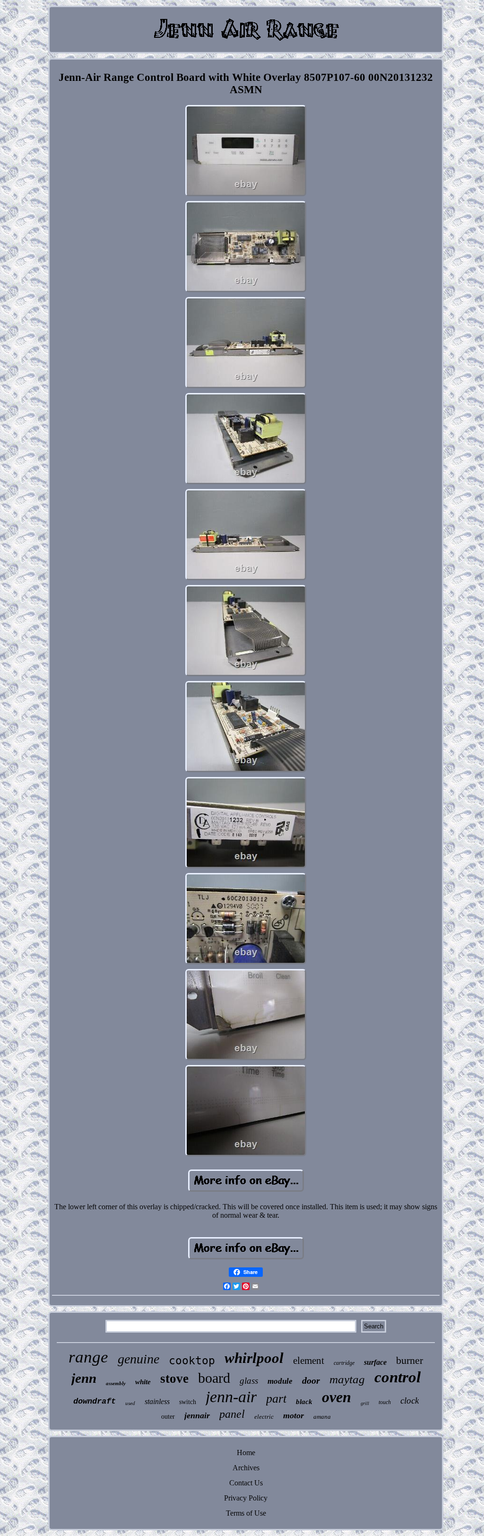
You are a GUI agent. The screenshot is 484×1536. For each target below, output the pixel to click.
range (88, 1357)
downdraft (94, 1401)
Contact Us (246, 1483)
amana (322, 1416)
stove (174, 1378)
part (276, 1398)
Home (246, 1453)
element (308, 1360)
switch (187, 1401)
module (280, 1381)
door (311, 1380)
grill (365, 1403)
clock (409, 1400)
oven (336, 1396)
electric (264, 1416)
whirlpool (254, 1358)
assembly (116, 1383)
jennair (197, 1415)
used (130, 1403)
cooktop (192, 1360)
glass (249, 1381)
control (397, 1377)
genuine (138, 1359)
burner (409, 1360)
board (214, 1378)
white (143, 1382)
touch (385, 1402)
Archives (246, 1468)
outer (168, 1416)
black (304, 1401)
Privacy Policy (246, 1498)
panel (232, 1414)
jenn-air (231, 1396)
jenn (83, 1378)
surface (375, 1362)
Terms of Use (246, 1513)
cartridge (344, 1363)
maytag (347, 1379)
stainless (157, 1401)
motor (293, 1415)
